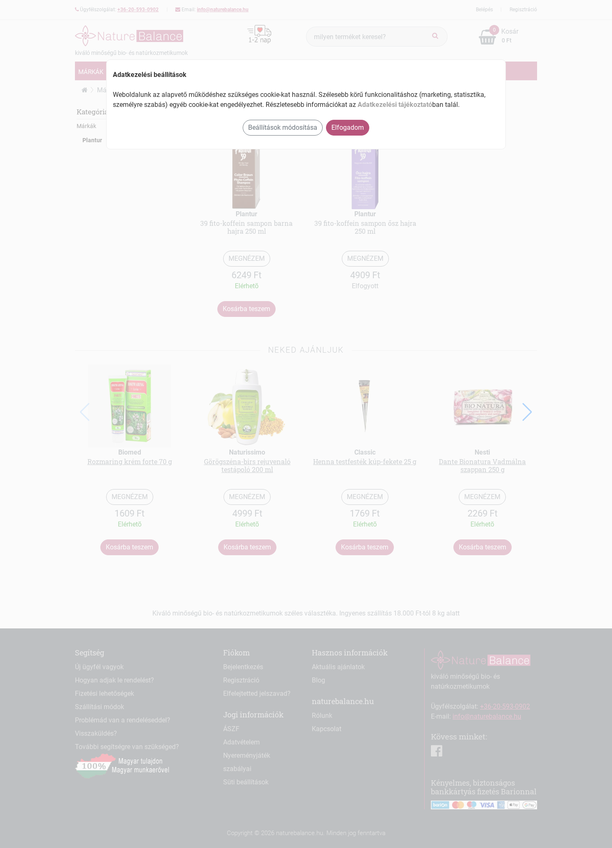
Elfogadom (347, 127)
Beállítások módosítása (282, 127)
